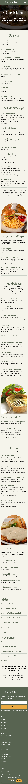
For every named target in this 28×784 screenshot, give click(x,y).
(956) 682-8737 (5, 761)
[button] (25, 2)
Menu (3, 719)
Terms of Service (5, 768)
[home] (9, 2)
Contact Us (4, 728)
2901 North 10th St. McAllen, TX (6, 757)
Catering (3, 722)
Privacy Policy (5, 771)
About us (3, 725)
